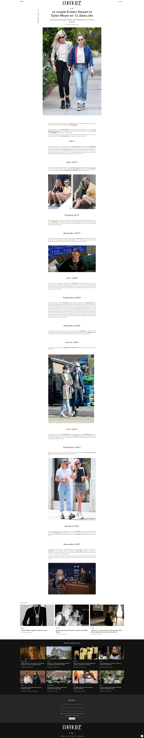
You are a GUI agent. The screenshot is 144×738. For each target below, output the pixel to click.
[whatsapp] (38, 20)
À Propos (63, 736)
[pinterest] (38, 14)
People (72, 8)
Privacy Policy (77, 715)
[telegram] (38, 22)
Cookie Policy (80, 736)
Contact (67, 736)
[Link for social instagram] (72, 733)
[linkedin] (38, 16)
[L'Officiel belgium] (72, 3)
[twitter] (38, 18)
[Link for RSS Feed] (74, 733)
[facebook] (38, 12)
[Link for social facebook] (69, 733)
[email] (38, 10)
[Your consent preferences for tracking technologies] (142, 736)
